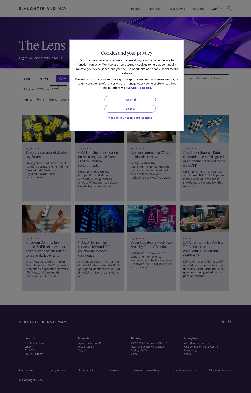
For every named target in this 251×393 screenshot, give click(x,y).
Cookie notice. (141, 88)
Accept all (130, 99)
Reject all (130, 108)
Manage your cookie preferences (130, 118)
